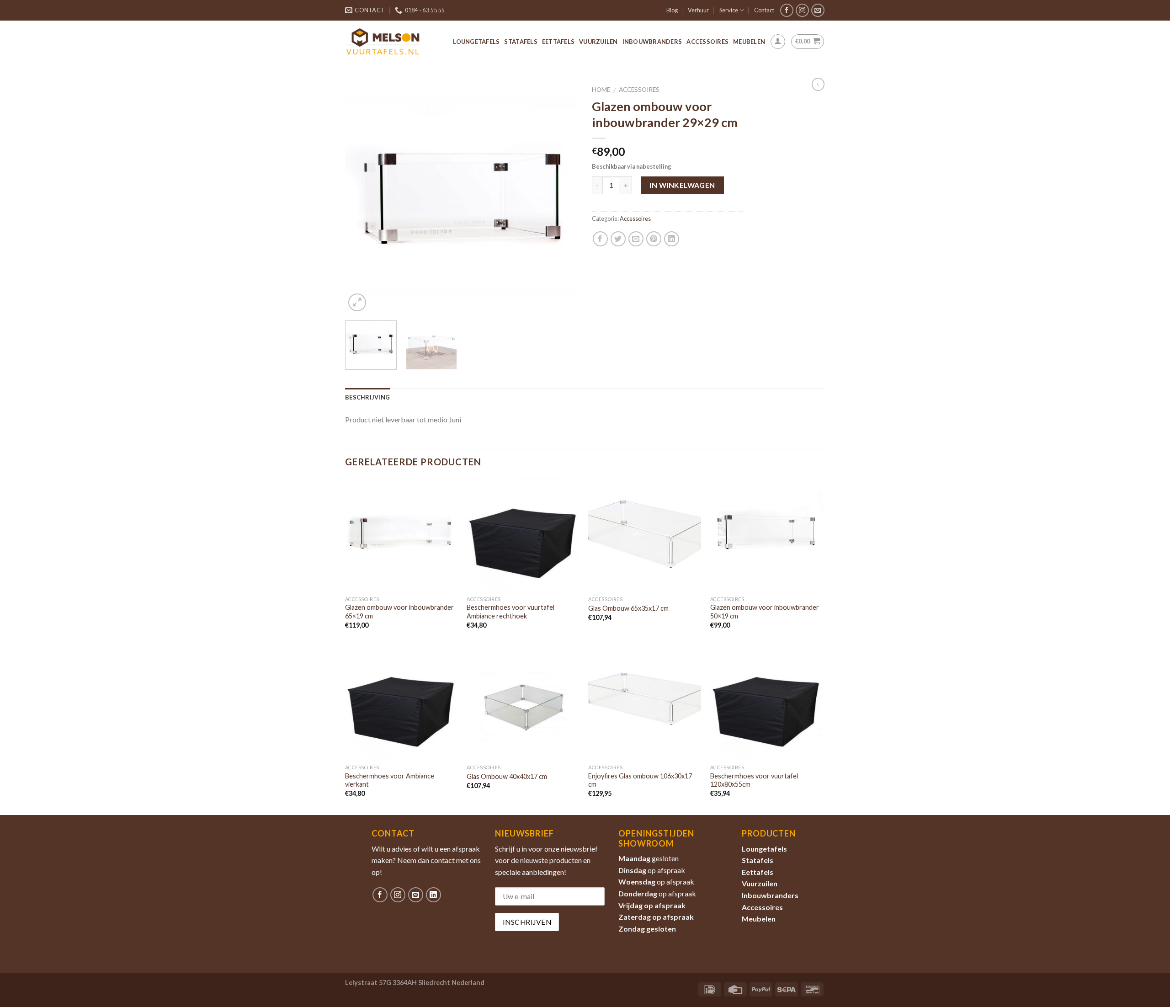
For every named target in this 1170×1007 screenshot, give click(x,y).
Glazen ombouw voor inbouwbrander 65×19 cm (399, 611)
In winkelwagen (682, 185)
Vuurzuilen (598, 41)
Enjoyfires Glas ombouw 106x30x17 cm (640, 780)
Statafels (520, 41)
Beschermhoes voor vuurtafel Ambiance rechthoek (510, 611)
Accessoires (707, 41)
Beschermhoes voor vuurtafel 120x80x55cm (754, 780)
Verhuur (698, 10)
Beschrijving (367, 397)
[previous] (361, 197)
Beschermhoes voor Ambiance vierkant (389, 780)
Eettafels (558, 41)
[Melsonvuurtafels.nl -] (383, 41)
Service (728, 10)
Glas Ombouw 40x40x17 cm (507, 776)
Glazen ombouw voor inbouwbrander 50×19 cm (764, 611)
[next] (562, 197)
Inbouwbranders (652, 41)
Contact (764, 10)
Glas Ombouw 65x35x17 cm (628, 608)
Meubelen (749, 41)
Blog (672, 10)
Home (601, 89)
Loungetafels (476, 41)
